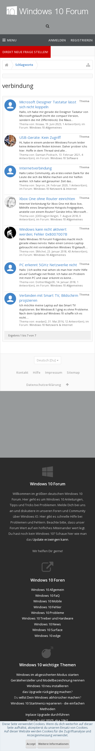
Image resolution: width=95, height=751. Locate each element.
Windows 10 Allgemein (47, 589)
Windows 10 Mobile (47, 601)
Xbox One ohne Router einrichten (47, 198)
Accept (31, 744)
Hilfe (36, 372)
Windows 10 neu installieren (47, 686)
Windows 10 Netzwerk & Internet (55, 189)
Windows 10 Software (64, 158)
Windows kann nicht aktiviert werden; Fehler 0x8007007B (43, 232)
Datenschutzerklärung (43, 384)
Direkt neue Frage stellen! (25, 52)
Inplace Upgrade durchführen (47, 714)
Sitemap (73, 372)
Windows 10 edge (48, 635)
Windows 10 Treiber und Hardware (47, 618)
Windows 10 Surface (47, 630)
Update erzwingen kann (50, 539)
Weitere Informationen (53, 744)
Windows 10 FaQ (47, 595)
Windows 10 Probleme (47, 612)
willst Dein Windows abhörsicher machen (49, 697)
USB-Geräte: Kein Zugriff (40, 137)
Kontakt (22, 372)
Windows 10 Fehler (47, 607)
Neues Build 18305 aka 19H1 (47, 720)
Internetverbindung (35, 168)
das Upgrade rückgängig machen (46, 692)
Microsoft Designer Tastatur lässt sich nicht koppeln (47, 104)
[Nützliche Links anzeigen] (88, 65)
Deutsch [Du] (46, 360)
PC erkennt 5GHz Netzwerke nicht (48, 264)
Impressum (53, 372)
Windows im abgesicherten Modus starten (47, 674)
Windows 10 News (47, 624)
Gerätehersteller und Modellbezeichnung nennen (48, 680)
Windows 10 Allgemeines (45, 127)
